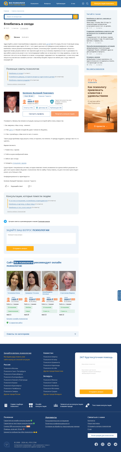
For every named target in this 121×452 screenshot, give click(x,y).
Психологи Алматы (50, 357)
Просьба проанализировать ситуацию (101, 46)
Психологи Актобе (50, 368)
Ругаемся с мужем (93, 57)
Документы (51, 417)
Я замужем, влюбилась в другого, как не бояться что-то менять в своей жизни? (100, 33)
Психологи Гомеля (50, 383)
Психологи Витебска (51, 386)
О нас (90, 429)
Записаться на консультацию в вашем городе (71, 405)
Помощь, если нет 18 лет (13, 429)
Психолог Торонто (44, 96)
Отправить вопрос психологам (99, 426)
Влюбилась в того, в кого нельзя (20, 207)
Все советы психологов (95, 69)
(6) (43, 108)
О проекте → (101, 126)
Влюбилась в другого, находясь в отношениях (99, 19)
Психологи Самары (11, 391)
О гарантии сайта (15, 323)
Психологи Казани (10, 383)
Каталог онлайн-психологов (17, 319)
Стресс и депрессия (46, 311)
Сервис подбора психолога (16, 405)
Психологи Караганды (51, 365)
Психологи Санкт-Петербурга (15, 371)
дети (11, 130)
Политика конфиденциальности (57, 423)
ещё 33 (26, 314)
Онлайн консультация (41, 405)
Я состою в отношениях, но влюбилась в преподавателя (28, 201)
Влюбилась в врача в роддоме (19, 80)
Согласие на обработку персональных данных (62, 426)
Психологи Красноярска (12, 386)
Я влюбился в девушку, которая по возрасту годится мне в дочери (32, 77)
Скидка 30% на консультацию (15, 426)
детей (48, 44)
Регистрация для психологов (102, 435)
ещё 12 (44, 314)
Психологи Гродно (50, 391)
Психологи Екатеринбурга (13, 377)
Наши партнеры (94, 423)
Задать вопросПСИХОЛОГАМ (119, 295)
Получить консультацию (65, 114)
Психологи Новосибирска (13, 374)
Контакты (91, 421)
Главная (6, 11)
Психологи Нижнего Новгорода (15, 380)
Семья (28, 311)
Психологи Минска (50, 380)
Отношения (24, 28)
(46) (55, 108)
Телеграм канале (44, 221)
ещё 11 (9, 314)
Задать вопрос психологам (16, 84)
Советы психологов (18, 11)
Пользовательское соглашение (57, 421)
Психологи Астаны (50, 360)
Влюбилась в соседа (16, 73)
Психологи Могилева (51, 388)
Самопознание (13, 311)
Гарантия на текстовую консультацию (18, 423)
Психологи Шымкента (51, 362)
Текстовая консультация (101, 405)
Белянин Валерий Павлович (38, 92)
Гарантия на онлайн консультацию (17, 421)
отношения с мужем (19, 163)
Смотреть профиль (36, 114)
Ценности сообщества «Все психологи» (18, 432)
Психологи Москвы (11, 368)
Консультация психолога (104, 3)
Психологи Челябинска (12, 388)
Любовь (28, 307)
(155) (28, 108)
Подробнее (58, 103)
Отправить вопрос (96, 392)
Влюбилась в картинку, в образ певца (22, 204)
